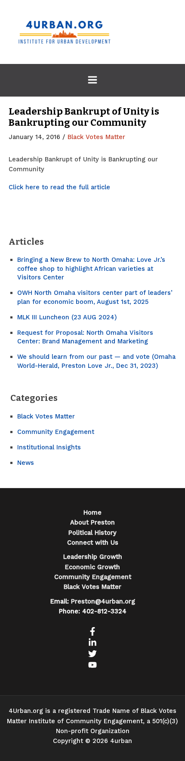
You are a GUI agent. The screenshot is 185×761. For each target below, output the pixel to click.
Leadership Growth (92, 557)
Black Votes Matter (96, 137)
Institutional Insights (49, 447)
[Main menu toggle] (92, 80)
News (25, 463)
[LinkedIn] (92, 642)
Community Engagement (55, 432)
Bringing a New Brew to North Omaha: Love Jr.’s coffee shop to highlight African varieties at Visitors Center (91, 268)
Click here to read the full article (59, 187)
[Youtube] (92, 665)
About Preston (92, 522)
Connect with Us (92, 542)
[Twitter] (92, 653)
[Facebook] (92, 631)
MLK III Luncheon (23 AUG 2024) (67, 317)
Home (92, 512)
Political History (92, 533)
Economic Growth (92, 567)
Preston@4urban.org (103, 601)
